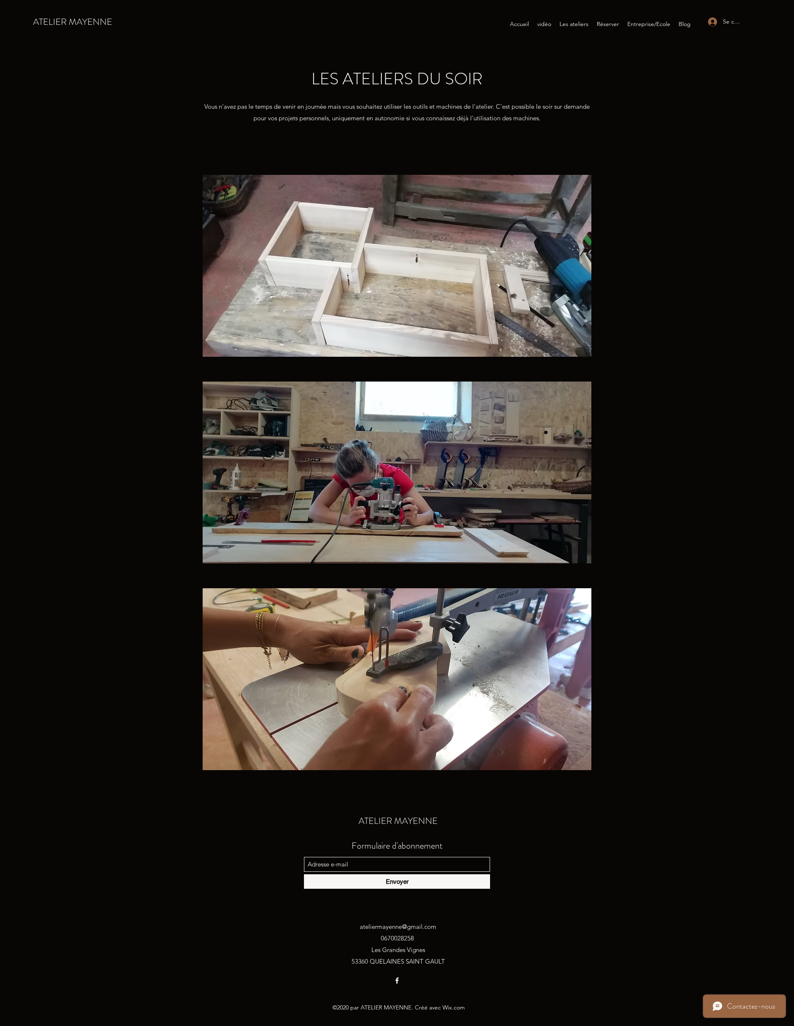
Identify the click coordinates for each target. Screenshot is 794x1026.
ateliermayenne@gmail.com (398, 927)
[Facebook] (397, 980)
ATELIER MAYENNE (72, 21)
